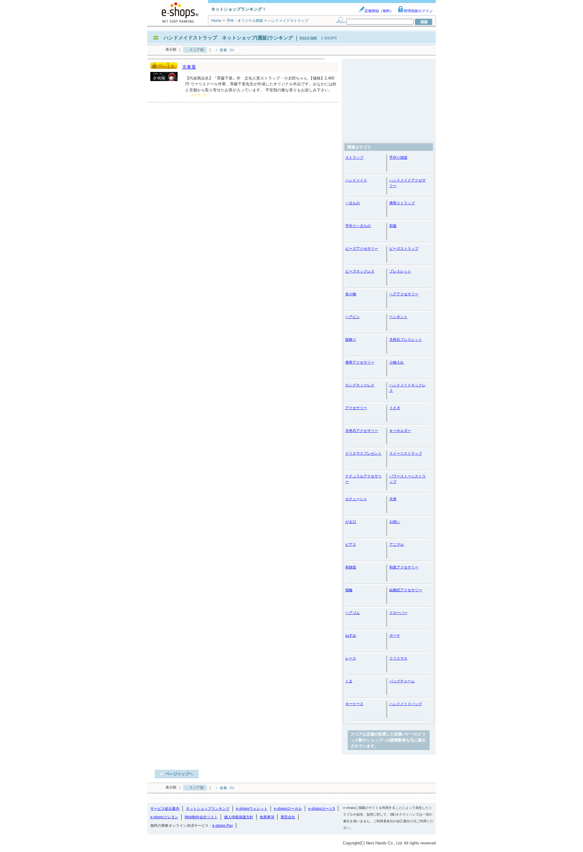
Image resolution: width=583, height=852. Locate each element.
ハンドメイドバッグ (405, 704)
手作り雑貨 (398, 157)
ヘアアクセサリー (403, 294)
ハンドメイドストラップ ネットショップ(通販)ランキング (228, 37)
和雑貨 (350, 567)
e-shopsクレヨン (164, 817)
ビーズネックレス (359, 271)
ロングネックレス (359, 385)
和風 (393, 226)
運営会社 (288, 817)
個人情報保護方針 (238, 817)
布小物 (350, 294)
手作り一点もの (358, 226)
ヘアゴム (352, 613)
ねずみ (350, 635)
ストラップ (354, 157)
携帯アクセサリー (359, 362)
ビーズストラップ (403, 248)
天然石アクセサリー (361, 431)
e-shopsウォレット (252, 808)
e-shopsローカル (288, 808)
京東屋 (189, 67)
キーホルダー (400, 431)
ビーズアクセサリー (361, 248)
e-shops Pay (222, 825)
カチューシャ (356, 499)
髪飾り (350, 340)
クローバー (398, 613)
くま (349, 681)
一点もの (352, 203)
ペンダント (398, 317)
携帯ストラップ (402, 203)
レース (350, 658)
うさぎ (394, 408)
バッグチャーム (402, 681)
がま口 (350, 522)
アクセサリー (356, 408)
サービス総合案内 (164, 808)
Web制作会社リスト (201, 817)
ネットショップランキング (208, 808)
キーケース (354, 704)
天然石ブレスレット (405, 340)
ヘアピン (352, 317)
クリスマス (398, 658)
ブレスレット (400, 271)
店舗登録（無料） (379, 11)
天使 (393, 499)
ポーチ (394, 635)
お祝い (394, 522)
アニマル (396, 544)
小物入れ (396, 362)
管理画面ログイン (418, 11)
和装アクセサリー (403, 567)
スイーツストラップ (405, 453)
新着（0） (228, 50)
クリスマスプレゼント (363, 453)
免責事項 (267, 817)
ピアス (350, 544)
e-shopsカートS (321, 808)
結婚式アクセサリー (405, 590)
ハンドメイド (356, 180)
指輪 (349, 590)
